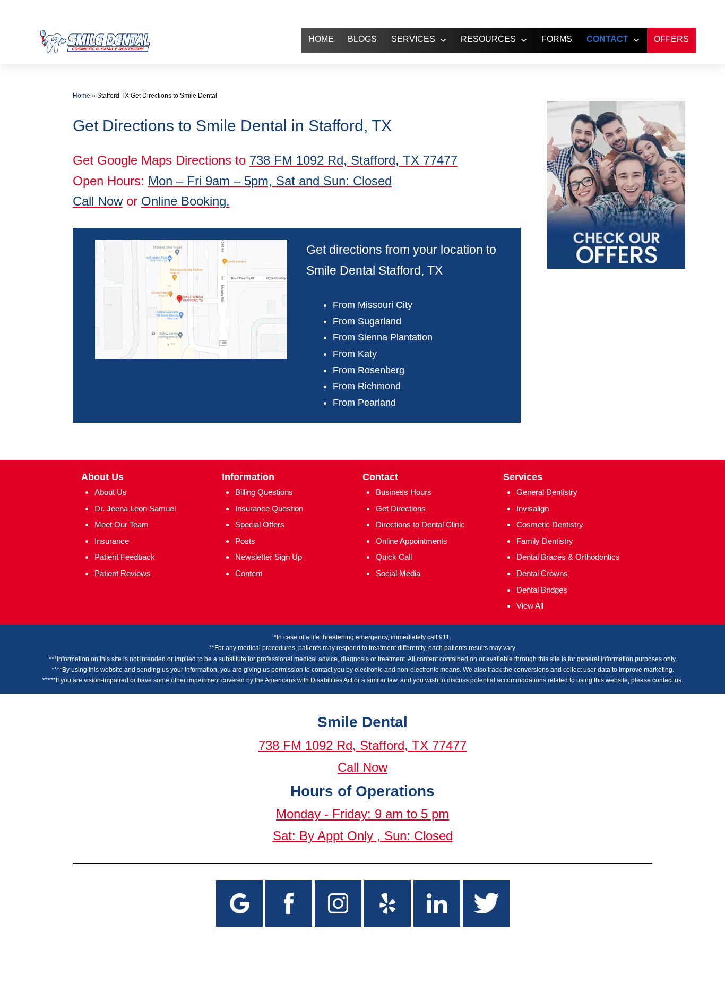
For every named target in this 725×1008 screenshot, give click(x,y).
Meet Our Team (121, 524)
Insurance (111, 540)
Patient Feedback (124, 556)
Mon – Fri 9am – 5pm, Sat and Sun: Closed (270, 181)
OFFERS (671, 39)
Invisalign (532, 508)
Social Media (398, 573)
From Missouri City (372, 305)
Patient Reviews (122, 573)
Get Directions (401, 508)
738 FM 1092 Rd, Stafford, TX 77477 (353, 160)
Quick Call (394, 556)
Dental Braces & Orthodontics (568, 556)
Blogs (362, 39)
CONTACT (607, 39)
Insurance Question (269, 508)
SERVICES (413, 39)
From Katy (355, 353)
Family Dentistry (544, 540)
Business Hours (403, 492)
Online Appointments (411, 540)
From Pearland (364, 402)
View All (529, 605)
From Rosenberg (368, 370)
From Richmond (367, 386)
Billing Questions (264, 492)
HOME (321, 39)
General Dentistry (546, 492)
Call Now (98, 201)
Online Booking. (185, 201)
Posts (245, 540)
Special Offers (259, 524)
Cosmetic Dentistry (549, 524)
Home (81, 95)
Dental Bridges (541, 589)
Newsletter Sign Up (268, 556)
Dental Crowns (542, 573)
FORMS (556, 39)
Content (248, 573)
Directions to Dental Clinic (420, 524)
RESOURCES (488, 39)
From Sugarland (367, 321)
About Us (110, 492)
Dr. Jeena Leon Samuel (135, 508)
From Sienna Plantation (383, 337)
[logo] (94, 41)
